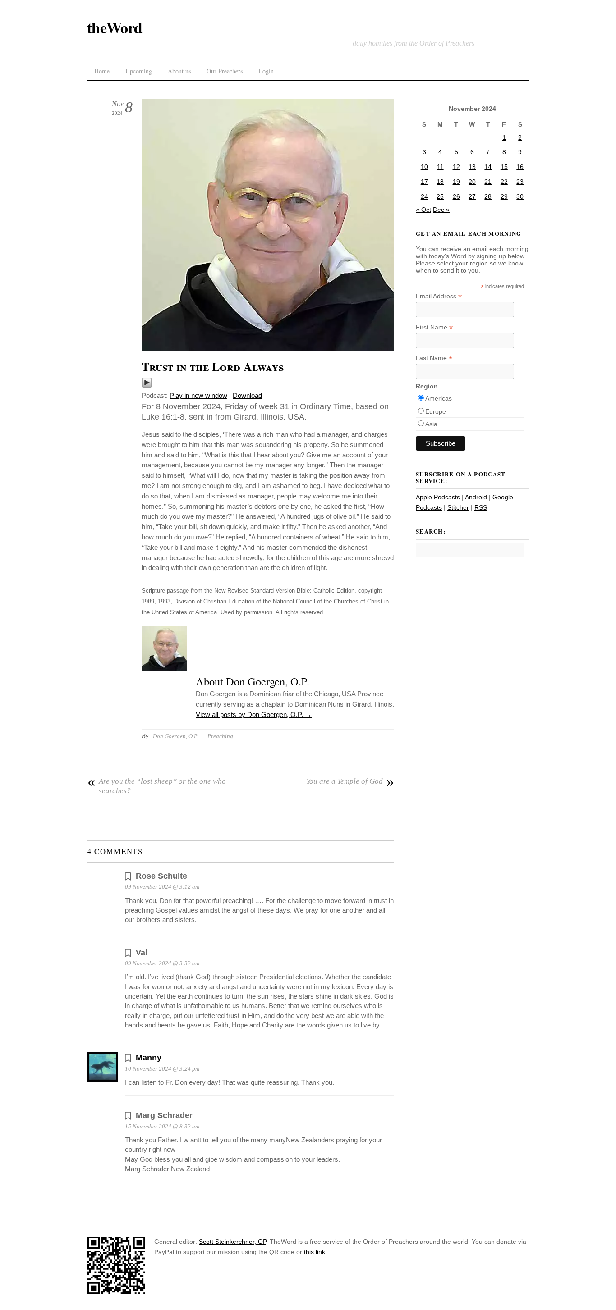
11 (440, 166)
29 (504, 196)
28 (488, 196)
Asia (431, 424)
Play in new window (198, 395)
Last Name (434, 358)
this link (314, 1251)
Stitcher (458, 507)
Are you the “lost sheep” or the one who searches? (156, 785)
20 (472, 181)
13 (472, 166)
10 (424, 166)
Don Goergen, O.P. (175, 736)
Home (102, 71)
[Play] (147, 385)
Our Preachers (225, 71)
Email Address (439, 296)
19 (456, 181)
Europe (435, 411)
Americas (438, 398)
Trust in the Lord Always (213, 366)
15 (504, 166)
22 (504, 181)
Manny (148, 1057)
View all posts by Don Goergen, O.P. (254, 714)
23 (520, 181)
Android (476, 497)
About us (179, 71)
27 (472, 196)
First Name (434, 327)
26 (456, 196)
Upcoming (138, 71)
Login (266, 71)
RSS (480, 507)
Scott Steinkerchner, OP (232, 1241)
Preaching (220, 736)
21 (488, 181)
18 (440, 181)
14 (488, 166)
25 (440, 196)
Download (247, 395)
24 (424, 196)
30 (520, 196)
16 (520, 166)
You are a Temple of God (350, 781)
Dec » (441, 209)
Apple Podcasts (438, 497)
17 (424, 181)
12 (456, 166)
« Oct (423, 209)
